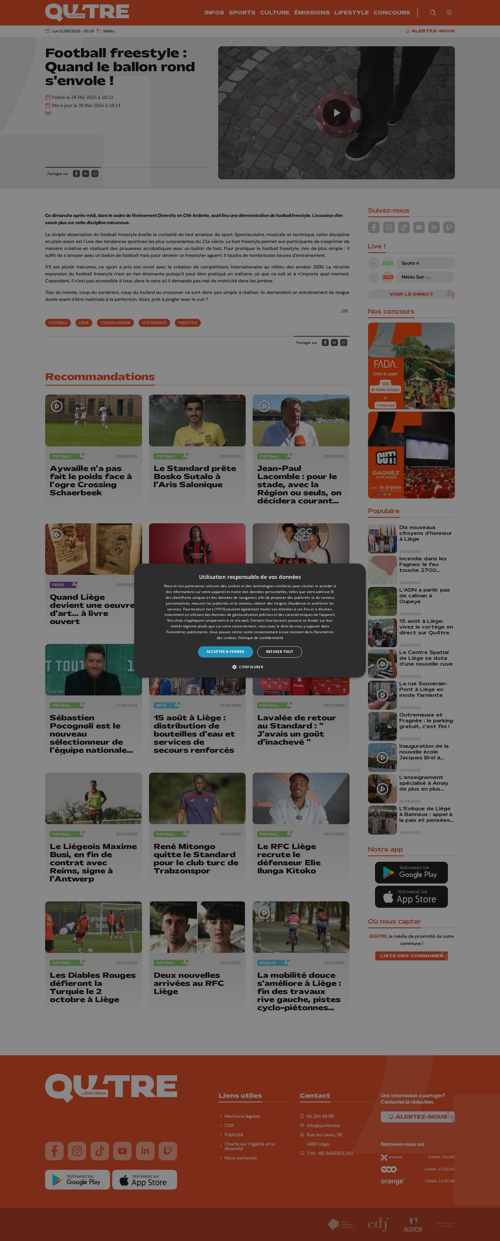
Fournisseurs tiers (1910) (204, 609)
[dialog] (250, 620)
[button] (250, 666)
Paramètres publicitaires (187, 631)
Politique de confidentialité (260, 637)
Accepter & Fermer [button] (226, 651)
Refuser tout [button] (279, 651)
